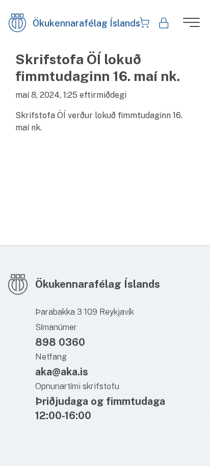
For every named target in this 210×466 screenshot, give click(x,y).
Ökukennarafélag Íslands (68, 23)
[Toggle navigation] (187, 25)
